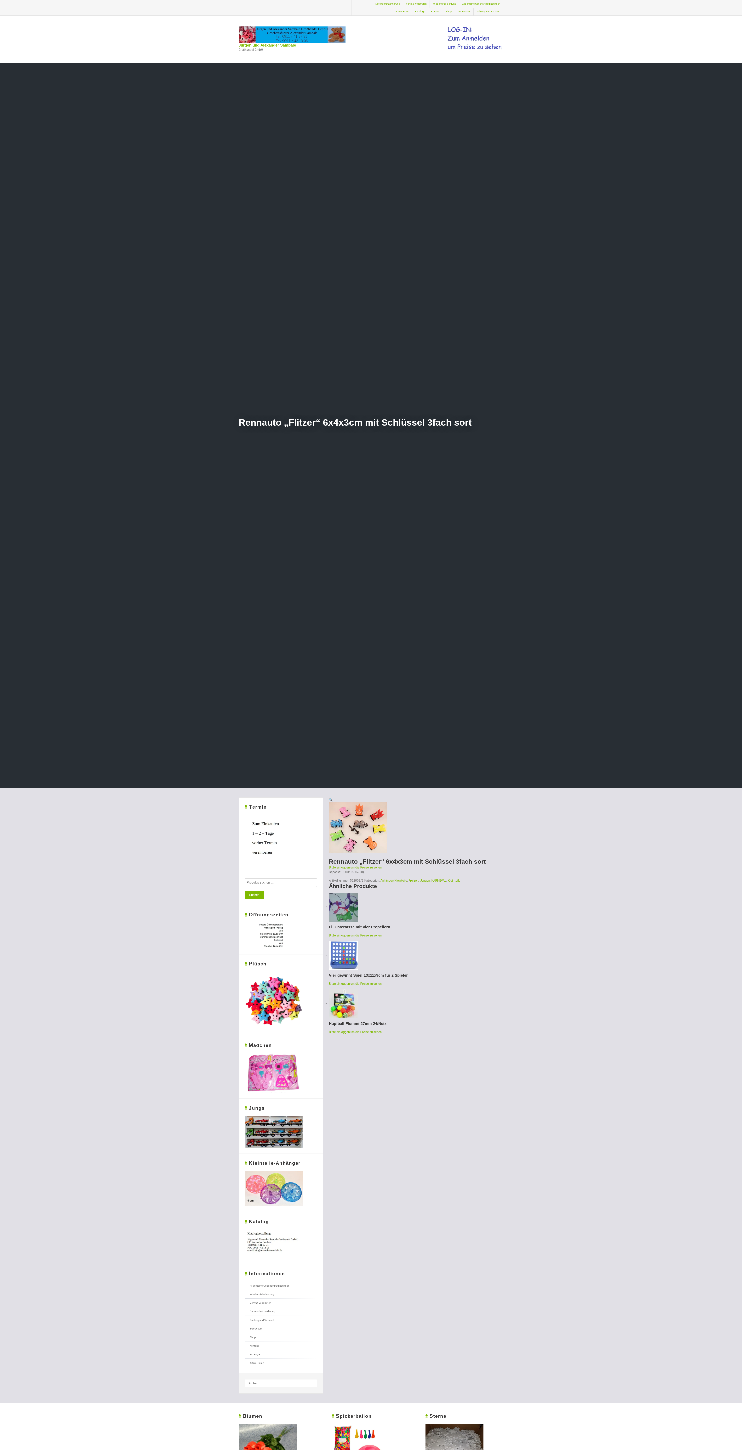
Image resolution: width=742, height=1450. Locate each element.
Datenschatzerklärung (387, 3)
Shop (449, 11)
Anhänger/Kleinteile (393, 880)
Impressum (464, 11)
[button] (331, 800)
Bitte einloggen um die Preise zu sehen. (355, 867)
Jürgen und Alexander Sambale (267, 45)
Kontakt (435, 11)
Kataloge (420, 11)
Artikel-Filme (402, 11)
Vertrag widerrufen (416, 3)
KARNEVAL (438, 880)
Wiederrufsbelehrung (444, 3)
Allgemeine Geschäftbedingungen (481, 3)
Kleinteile (454, 880)
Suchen (254, 895)
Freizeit (413, 880)
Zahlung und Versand (488, 11)
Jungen (425, 880)
